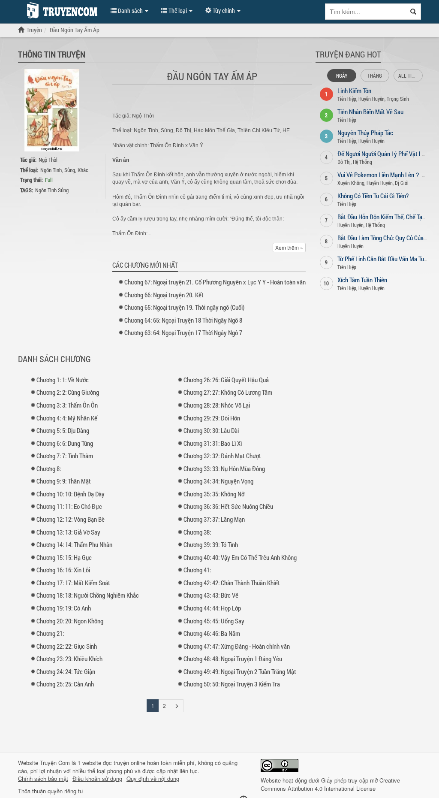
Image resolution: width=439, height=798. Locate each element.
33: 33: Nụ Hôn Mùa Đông (224, 468)
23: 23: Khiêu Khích (69, 658)
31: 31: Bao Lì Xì (212, 443)
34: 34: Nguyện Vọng (218, 481)
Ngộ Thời (48, 159)
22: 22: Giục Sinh (66, 646)
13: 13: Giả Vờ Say (68, 532)
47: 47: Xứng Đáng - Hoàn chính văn (236, 646)
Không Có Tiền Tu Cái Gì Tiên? (373, 195)
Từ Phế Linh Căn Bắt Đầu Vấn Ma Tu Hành (387, 258)
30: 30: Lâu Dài (211, 430)
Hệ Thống (362, 161)
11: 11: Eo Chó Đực (69, 506)
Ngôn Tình (51, 170)
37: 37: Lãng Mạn (214, 519)
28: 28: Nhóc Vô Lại (216, 405)
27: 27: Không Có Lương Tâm (227, 392)
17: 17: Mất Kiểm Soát (73, 582)
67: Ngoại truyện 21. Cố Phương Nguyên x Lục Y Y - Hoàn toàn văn (215, 282)
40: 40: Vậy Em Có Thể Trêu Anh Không (240, 557)
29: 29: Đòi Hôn (211, 418)
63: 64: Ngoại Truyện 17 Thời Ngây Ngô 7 (183, 332)
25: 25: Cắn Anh (65, 684)
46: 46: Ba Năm (211, 633)
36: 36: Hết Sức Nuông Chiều (228, 506)
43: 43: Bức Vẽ (210, 595)
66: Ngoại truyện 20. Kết (164, 294)
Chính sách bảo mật (43, 779)
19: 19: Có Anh (63, 608)
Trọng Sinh (398, 98)
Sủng (69, 170)
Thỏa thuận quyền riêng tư (50, 791)
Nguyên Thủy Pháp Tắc (365, 132)
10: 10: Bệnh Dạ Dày (70, 494)
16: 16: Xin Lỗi (63, 569)
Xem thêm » (289, 247)
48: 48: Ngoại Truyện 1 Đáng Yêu (232, 658)
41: (197, 569)
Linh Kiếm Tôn (354, 90)
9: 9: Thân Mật (63, 481)
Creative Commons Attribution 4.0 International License (330, 784)
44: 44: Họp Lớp (212, 608)
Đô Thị (344, 161)
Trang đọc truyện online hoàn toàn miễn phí (60, 10)
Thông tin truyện (51, 54)
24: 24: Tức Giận (65, 671)
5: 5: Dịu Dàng (62, 430)
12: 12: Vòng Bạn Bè (70, 519)
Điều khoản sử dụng (97, 779)
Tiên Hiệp (346, 98)
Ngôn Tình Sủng (52, 190)
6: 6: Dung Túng (64, 443)
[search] (413, 11)
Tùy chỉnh (223, 10)
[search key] (365, 11)
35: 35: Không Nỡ (213, 494)
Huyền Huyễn (371, 98)
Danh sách (130, 10)
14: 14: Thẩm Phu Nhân (74, 544)
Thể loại (177, 10)
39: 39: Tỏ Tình (210, 544)
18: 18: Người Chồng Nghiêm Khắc (87, 595)
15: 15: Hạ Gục (64, 557)
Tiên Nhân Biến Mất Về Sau (370, 111)
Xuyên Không (350, 182)
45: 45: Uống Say (213, 621)
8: (48, 468)
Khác (83, 170)
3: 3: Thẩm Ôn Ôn (67, 405)
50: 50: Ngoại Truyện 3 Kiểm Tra (231, 684)
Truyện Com (55, 763)
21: (50, 633)
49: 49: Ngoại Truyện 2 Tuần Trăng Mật (239, 671)
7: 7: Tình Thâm (64, 455)
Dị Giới (402, 182)
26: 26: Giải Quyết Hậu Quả (226, 379)
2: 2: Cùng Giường (67, 392)
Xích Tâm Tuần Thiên (362, 279)
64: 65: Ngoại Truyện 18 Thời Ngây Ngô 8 (183, 320)
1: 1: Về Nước (62, 379)
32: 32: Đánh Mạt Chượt (222, 455)
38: (197, 532)
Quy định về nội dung (152, 779)
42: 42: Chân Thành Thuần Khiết (231, 582)
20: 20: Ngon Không (69, 621)
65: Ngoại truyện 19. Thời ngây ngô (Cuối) (184, 307)
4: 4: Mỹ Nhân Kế (66, 418)
